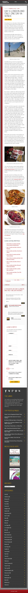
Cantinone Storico (18, 179)
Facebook (5, 391)
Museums (6, 532)
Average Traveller (5, 2)
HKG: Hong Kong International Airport (12, 428)
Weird (5, 580)
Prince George (7, 541)
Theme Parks (7, 558)
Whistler (6, 582)
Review (5, 544)
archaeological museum (9, 169)
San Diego (6, 546)
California (6, 496)
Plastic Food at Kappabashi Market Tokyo (13, 414)
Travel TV (6, 565)
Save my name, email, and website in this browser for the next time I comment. (15, 362)
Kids (5, 522)
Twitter (9, 391)
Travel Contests (7, 563)
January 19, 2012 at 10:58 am (16, 319)
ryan (18, 8)
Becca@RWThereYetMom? (15, 305)
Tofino (5, 561)
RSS (19, 391)
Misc (5, 530)
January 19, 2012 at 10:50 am (14, 306)
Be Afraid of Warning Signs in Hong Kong (13, 420)
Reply (23, 315)
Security (6, 551)
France (5, 506)
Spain (5, 553)
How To (6, 515)
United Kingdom (7, 570)
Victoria (6, 575)
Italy (6, 19)
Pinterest (16, 391)
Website (11, 354)
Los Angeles (7, 527)
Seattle (5, 549)
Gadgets (6, 508)
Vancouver (6, 572)
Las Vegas (6, 525)
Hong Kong (6, 513)
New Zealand (7, 534)
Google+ (12, 391)
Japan (5, 520)
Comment (11, 333)
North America (7, 537)
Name (10, 346)
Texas (5, 556)
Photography (7, 539)
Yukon (5, 584)
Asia (5, 494)
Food (5, 503)
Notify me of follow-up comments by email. (15, 373)
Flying (5, 501)
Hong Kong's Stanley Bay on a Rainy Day (13, 425)
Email (10, 350)
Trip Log (9, 19)
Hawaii (5, 511)
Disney (5, 499)
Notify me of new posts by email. (15, 378)
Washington (7, 577)
